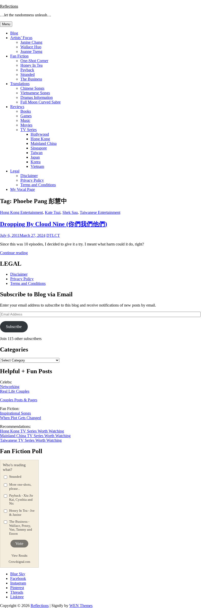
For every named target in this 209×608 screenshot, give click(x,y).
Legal (14, 171)
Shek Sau (70, 212)
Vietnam (37, 166)
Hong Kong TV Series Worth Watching (32, 431)
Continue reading (14, 253)
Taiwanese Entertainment (100, 212)
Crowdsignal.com (19, 562)
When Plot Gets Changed (20, 418)
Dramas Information (36, 97)
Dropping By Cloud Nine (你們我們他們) (53, 224)
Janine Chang (31, 42)
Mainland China (44, 143)
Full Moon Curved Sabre (40, 102)
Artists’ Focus (21, 38)
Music (25, 120)
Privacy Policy (32, 180)
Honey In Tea (31, 65)
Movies (26, 125)
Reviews (17, 106)
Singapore (39, 148)
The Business (31, 79)
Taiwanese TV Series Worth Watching (31, 440)
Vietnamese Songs (35, 93)
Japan (35, 157)
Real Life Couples (14, 391)
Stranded (27, 74)
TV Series (28, 129)
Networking (9, 386)
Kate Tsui (52, 212)
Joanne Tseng (31, 51)
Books (25, 111)
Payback (27, 70)
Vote (19, 543)
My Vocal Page (22, 189)
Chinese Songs (32, 88)
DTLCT (53, 235)
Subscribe (14, 326)
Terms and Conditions (38, 185)
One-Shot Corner (34, 61)
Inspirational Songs (15, 413)
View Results (19, 555)
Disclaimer (29, 175)
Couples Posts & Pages (18, 400)
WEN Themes (81, 605)
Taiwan (37, 152)
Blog (14, 33)
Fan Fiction (19, 56)
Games (26, 116)
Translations (20, 83)
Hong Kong (40, 139)
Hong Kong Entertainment (21, 212)
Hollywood (40, 134)
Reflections (9, 6)
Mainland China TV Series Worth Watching (35, 436)
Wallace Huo (30, 47)
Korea (36, 162)
